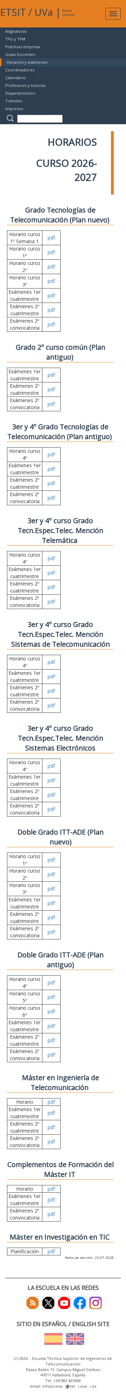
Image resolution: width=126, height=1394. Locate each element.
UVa (43, 12)
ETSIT (13, 12)
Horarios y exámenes (27, 62)
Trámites (13, 100)
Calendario (15, 77)
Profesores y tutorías (25, 85)
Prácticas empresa (22, 46)
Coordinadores (19, 69)
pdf (51, 237)
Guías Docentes (20, 54)
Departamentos (20, 93)
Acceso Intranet (68, 12)
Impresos (14, 108)
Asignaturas (16, 31)
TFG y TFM (15, 39)
